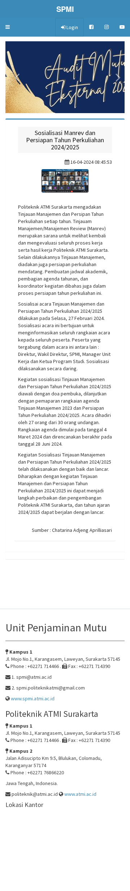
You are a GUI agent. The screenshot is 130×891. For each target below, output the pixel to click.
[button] (7, 27)
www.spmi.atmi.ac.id (32, 698)
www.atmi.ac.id (79, 794)
